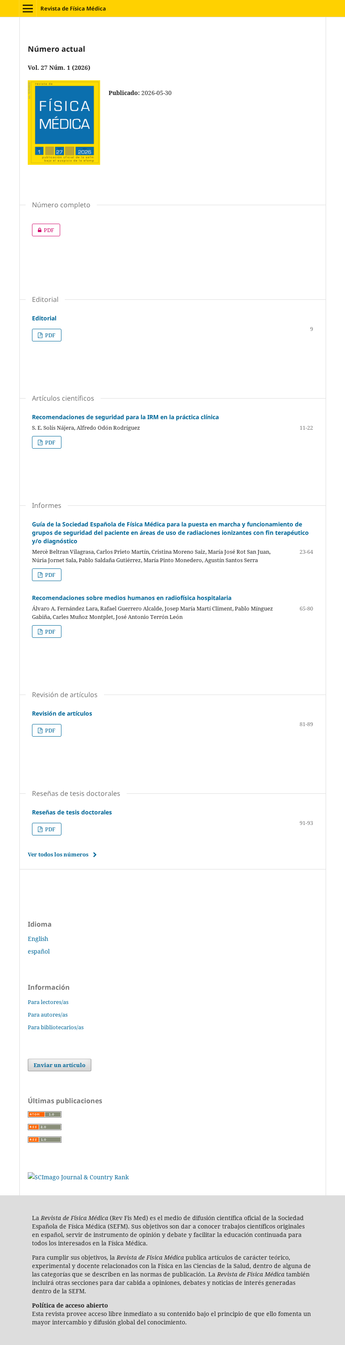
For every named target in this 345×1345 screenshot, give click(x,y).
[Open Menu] (27, 8)
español (39, 951)
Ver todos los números (58, 854)
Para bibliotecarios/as (56, 1027)
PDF (43, 230)
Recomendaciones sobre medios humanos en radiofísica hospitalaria (131, 598)
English (38, 939)
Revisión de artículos (62, 713)
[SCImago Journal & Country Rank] (78, 1177)
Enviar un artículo (59, 1065)
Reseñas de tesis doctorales (72, 812)
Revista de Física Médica (73, 8)
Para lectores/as (48, 1002)
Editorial (44, 318)
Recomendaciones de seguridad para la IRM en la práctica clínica (125, 417)
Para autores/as (48, 1014)
